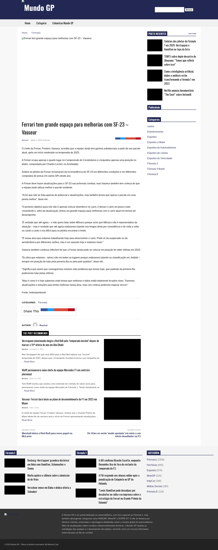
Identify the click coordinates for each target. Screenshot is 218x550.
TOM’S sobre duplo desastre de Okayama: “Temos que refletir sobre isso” (180, 60)
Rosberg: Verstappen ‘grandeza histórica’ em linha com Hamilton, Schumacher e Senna (48, 464)
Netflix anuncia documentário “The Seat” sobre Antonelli (179, 92)
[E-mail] (133, 138)
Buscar (189, 10)
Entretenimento (155, 131)
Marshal (25, 140)
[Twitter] (122, 138)
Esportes (152, 137)
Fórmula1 (42, 302)
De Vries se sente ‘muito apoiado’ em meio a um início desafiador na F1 (114, 435)
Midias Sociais (154, 486)
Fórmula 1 (81, 453)
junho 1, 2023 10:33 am (40, 140)
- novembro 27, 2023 (35, 349)
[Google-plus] (128, 138)
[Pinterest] (138, 138)
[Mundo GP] (38, 7)
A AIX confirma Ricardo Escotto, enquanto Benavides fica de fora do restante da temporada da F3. (119, 464)
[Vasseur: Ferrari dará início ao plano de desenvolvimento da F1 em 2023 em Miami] (122, 408)
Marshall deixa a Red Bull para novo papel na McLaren (47, 435)
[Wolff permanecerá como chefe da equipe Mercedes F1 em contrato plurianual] (122, 379)
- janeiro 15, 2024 (34, 378)
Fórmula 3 (152, 163)
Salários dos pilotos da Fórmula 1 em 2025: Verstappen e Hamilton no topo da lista (180, 45)
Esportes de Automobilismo (161, 147)
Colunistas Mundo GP (62, 23)
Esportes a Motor (156, 142)
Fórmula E (152, 174)
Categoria (41, 23)
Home (27, 23)
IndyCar (151, 481)
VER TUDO (192, 34)
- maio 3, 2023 (33, 408)
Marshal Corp (52, 544)
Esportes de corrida (157, 153)
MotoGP (151, 475)
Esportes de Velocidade (159, 158)
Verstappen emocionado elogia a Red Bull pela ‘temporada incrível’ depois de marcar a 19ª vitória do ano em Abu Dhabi (60, 343)
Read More (29, 361)
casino (150, 126)
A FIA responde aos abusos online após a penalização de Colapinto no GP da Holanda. (119, 479)
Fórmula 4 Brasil (156, 169)
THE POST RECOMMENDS (35, 333)
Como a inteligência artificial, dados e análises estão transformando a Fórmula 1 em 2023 (179, 77)
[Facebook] (117, 138)
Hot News (152, 465)
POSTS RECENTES (157, 34)
